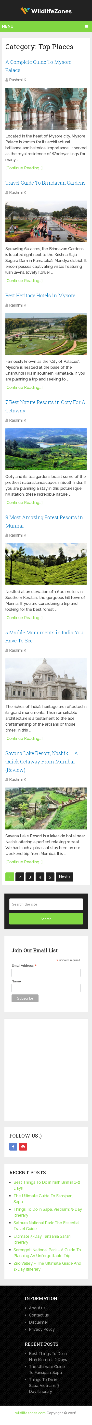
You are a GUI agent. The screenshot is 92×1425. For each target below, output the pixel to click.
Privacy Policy (42, 1329)
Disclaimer (38, 1322)
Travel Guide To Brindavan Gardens (45, 182)
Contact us (39, 1315)
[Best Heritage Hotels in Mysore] (46, 334)
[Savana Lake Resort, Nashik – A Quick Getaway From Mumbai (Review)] (46, 808)
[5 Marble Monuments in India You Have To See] (46, 679)
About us (37, 1308)
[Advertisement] (46, 1070)
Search (46, 919)
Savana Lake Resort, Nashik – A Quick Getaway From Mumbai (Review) (41, 761)
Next (64, 877)
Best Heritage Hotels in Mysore (40, 295)
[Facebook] (13, 1147)
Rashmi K (17, 80)
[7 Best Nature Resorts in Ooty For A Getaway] (46, 449)
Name (16, 981)
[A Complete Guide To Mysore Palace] (46, 109)
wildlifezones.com (30, 1413)
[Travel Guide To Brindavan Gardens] (46, 221)
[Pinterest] (23, 1147)
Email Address (24, 965)
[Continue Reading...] (23, 168)
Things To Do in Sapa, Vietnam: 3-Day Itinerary (45, 1385)
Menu (7, 26)
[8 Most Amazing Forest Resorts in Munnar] (46, 564)
